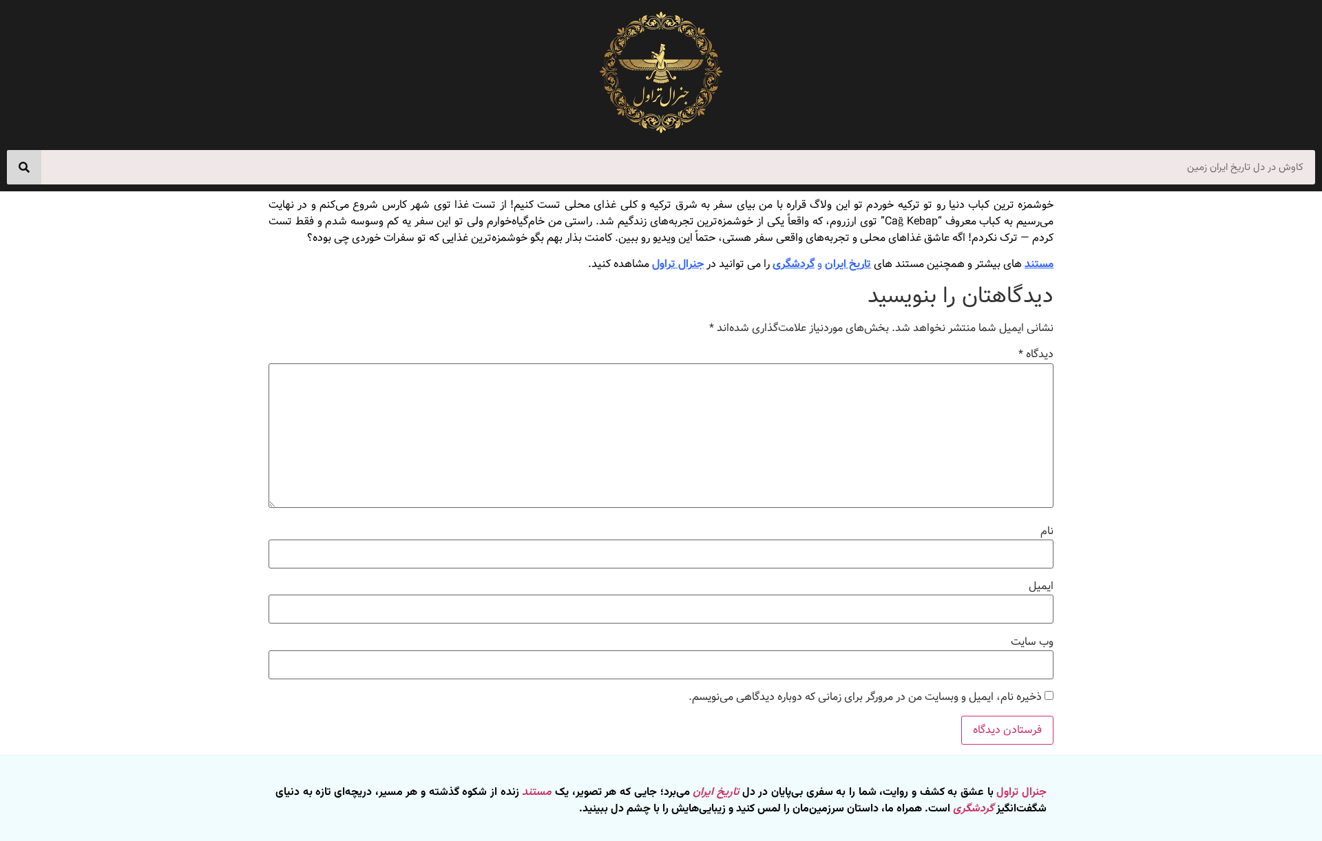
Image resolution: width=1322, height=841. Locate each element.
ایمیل (1041, 586)
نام (1046, 531)
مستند (1039, 264)
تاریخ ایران (848, 264)
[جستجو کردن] (24, 167)
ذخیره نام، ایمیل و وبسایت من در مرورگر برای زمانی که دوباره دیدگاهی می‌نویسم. (865, 697)
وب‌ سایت (1032, 642)
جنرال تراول (678, 264)
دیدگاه (1035, 354)
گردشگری (794, 264)
